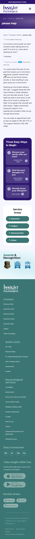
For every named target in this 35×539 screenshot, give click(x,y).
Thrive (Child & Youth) (12, 402)
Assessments (9, 366)
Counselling (9, 387)
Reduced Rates (10, 352)
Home (4, 18)
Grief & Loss (9, 421)
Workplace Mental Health (13, 407)
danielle (7, 39)
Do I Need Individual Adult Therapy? (16, 357)
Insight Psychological (11, 62)
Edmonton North (9, 314)
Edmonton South (9, 309)
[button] (30, 8)
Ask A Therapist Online (12, 35)
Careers (8, 371)
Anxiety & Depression (12, 412)
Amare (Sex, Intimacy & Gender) (15, 397)
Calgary (6, 329)
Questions (11, 18)
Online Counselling (9, 333)
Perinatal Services (11, 439)
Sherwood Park (8, 304)
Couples (8, 417)
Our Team (8, 347)
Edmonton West (9, 324)
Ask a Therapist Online (12, 361)
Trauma (7, 426)
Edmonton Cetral (9, 319)
